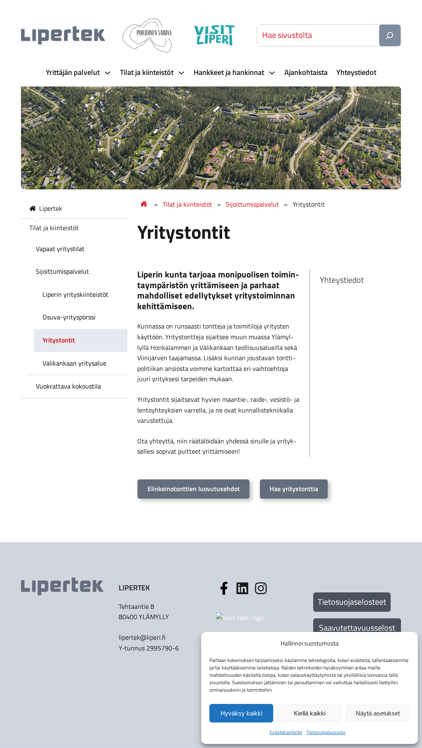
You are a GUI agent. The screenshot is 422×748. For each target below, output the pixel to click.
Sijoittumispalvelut (252, 204)
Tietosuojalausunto (325, 732)
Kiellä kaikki (310, 713)
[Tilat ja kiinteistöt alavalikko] (180, 72)
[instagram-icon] (242, 588)
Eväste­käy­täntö (286, 732)
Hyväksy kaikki (241, 713)
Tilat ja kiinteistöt (187, 204)
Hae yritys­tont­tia (294, 489)
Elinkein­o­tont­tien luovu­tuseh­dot (194, 489)
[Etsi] (390, 35)
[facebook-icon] (224, 588)
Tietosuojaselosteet (352, 601)
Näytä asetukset (378, 713)
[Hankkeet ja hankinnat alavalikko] (271, 72)
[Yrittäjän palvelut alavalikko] (107, 72)
